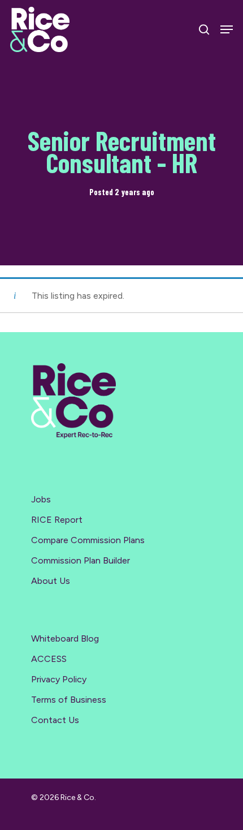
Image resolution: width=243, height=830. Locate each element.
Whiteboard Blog (65, 638)
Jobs (41, 499)
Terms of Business (68, 699)
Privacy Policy (58, 679)
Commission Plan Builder (80, 560)
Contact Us (55, 720)
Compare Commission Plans (88, 540)
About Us (50, 580)
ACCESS (49, 658)
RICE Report (57, 519)
